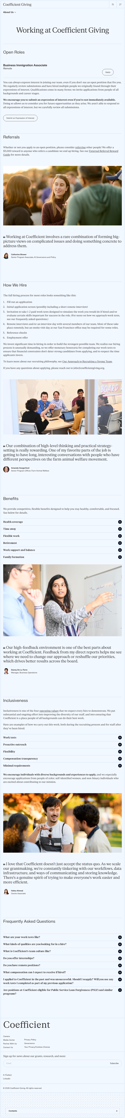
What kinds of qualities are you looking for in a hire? (34, 944)
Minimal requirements (16, 765)
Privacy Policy (30, 1039)
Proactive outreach (14, 744)
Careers (6, 1036)
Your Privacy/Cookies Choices (37, 1047)
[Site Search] (113, 4)
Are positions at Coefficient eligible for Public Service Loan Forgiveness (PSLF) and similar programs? (58, 992)
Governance (29, 1043)
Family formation (13, 557)
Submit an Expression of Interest (20, 118)
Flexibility (9, 751)
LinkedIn (6, 1078)
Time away (9, 529)
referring (80, 147)
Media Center (9, 1040)
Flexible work (11, 536)
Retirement (10, 543)
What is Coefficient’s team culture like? (27, 951)
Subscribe (114, 1063)
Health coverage (13, 522)
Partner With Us (10, 1043)
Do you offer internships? (18, 958)
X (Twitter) (7, 1075)
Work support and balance (19, 550)
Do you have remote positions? (21, 965)
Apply (107, 72)
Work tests (9, 737)
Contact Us (8, 1047)
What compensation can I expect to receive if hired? (34, 972)
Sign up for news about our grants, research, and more (34, 1056)
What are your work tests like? (21, 937)
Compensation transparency (20, 758)
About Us (8, 12)
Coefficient (26, 1025)
